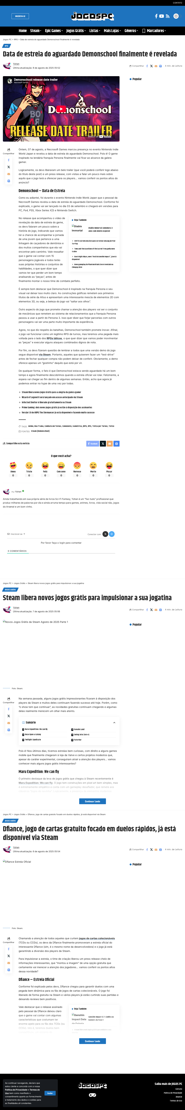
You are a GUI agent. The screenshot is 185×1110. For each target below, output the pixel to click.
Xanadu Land (79, 729)
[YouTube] (161, 16)
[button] (50, 1093)
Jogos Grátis (10, 589)
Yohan (16, 64)
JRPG (85, 426)
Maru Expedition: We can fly (36, 729)
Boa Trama (39, 426)
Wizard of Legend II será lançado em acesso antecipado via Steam (52, 397)
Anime (30, 426)
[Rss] (168, 16)
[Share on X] (151, 66)
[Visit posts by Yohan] (6, 491)
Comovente (67, 426)
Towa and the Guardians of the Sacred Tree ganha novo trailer (93, 250)
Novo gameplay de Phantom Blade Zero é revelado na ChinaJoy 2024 (92, 266)
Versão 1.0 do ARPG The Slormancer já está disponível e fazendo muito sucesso (58, 412)
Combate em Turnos (53, 426)
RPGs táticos (54, 338)
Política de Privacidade (16, 1090)
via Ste (43, 354)
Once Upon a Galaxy (33, 734)
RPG (6, 46)
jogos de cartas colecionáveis (97, 938)
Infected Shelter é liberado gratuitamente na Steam (46, 402)
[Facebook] (156, 16)
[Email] (156, 66)
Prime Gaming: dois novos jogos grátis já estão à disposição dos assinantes (57, 407)
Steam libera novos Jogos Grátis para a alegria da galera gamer (51, 392)
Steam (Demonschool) (40, 431)
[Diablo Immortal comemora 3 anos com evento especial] (79, 229)
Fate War (78, 739)
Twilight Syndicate (33, 739)
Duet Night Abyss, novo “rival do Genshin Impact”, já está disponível (94, 258)
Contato (177, 3)
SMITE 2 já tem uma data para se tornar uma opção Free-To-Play (94, 242)
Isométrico (77, 426)
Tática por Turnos (100, 426)
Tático (111, 426)
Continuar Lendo (92, 801)
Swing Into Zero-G (81, 734)
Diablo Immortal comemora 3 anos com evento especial (100, 229)
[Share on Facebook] (147, 66)
